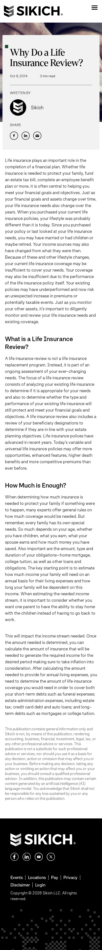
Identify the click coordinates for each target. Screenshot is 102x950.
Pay (54, 877)
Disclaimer (20, 884)
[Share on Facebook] (14, 136)
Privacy (70, 877)
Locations (37, 877)
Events (16, 877)
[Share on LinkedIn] (26, 136)
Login (40, 884)
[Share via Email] (37, 136)
